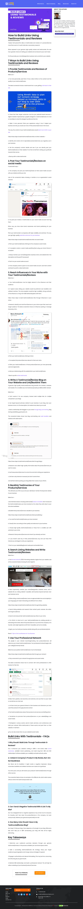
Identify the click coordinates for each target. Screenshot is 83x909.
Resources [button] (66, 3)
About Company (51, 3)
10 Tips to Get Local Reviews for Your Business (23, 633)
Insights (7, 896)
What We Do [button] (40, 3)
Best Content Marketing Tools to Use (64, 33)
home (7, 892)
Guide (7, 898)
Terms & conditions (38, 905)
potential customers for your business (30, 235)
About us (8, 893)
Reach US (73, 3)
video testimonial (22, 375)
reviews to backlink (37, 501)
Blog (59, 3)
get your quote (40, 873)
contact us (8, 899)
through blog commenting (41, 409)
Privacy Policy (45, 905)
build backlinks (45, 416)
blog (7, 895)
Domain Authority (16, 559)
